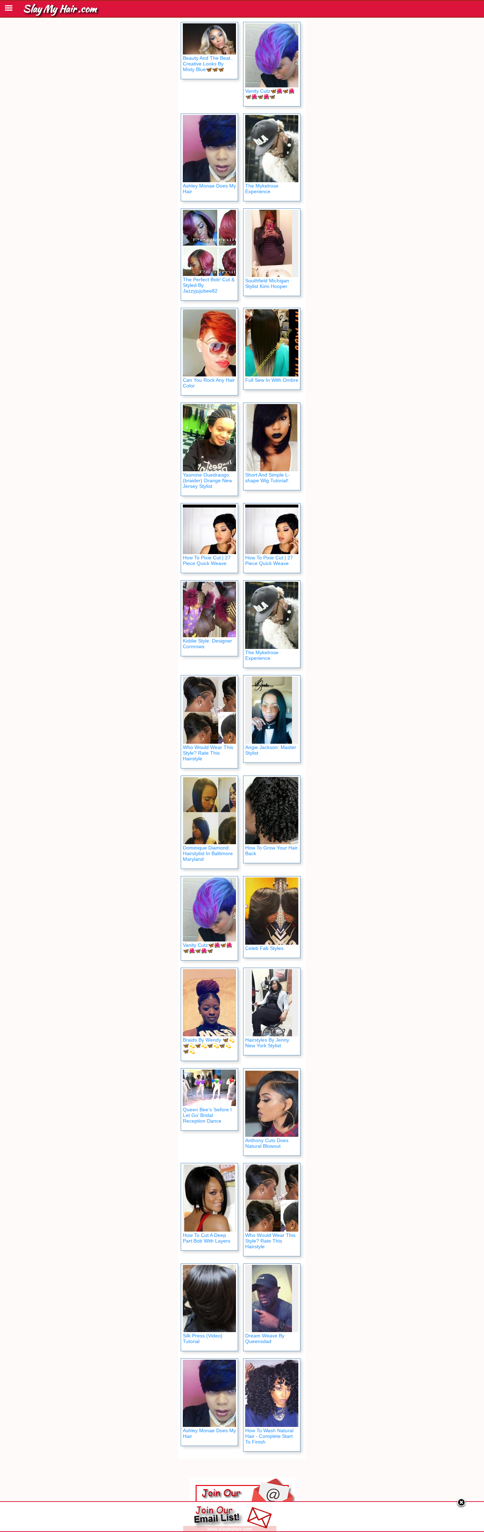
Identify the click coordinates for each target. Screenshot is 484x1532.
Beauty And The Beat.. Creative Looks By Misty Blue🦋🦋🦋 (208, 63)
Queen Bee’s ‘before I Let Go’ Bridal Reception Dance (207, 1115)
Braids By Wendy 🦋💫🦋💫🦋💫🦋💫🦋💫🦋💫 (209, 1045)
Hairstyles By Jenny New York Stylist (267, 1042)
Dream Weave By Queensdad (265, 1338)
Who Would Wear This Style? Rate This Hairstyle (208, 752)
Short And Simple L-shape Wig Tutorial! (267, 477)
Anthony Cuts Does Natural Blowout (266, 1143)
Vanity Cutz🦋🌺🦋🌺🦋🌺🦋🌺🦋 (269, 93)
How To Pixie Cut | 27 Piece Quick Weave (207, 560)
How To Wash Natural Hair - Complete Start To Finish (269, 1436)
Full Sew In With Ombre (271, 380)
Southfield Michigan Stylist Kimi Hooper (267, 283)
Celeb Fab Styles (264, 948)
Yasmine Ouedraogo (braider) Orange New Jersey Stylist (207, 480)
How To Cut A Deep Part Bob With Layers (206, 1238)
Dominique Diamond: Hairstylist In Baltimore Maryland (208, 853)
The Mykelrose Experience (261, 188)
